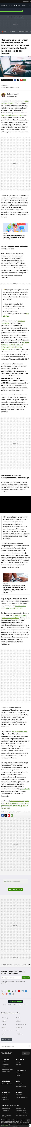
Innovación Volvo (19, 17)
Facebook (15, 80)
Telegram (26, 990)
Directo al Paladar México (7, 1115)
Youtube (19, 990)
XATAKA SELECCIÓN (14, 5)
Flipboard (21, 80)
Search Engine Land (19, 731)
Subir (24, 1053)
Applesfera (5, 1066)
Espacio (4, 1021)
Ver (16, 889)
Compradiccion (6, 1099)
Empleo (4, 1034)
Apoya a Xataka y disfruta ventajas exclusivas (15, 1004)
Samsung (19, 1027)
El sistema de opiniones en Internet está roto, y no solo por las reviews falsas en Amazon (14, 237)
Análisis (18, 1018)
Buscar (28, 1046)
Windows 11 (19, 1034)
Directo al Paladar (7, 1084)
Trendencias (5, 1094)
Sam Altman (12, 31)
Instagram (22, 990)
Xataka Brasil (5, 1110)
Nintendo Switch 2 (23, 31)
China (5, 31)
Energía (4, 1024)
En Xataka (5, 233)
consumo (27, 812)
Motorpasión (19, 1084)
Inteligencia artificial (7, 1031)
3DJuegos (18, 1062)
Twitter (18, 80)
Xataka (4, 1062)
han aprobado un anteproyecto (12, 115)
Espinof (18, 1075)
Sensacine (19, 1073)
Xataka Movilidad (21, 1024)
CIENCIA (24, 5)
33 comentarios (8, 80)
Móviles (18, 1021)
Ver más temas (6, 1039)
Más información (5, 1125)
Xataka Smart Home (7, 1069)
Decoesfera (5, 1097)
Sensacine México (21, 1110)
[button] (12, 94)
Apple (3, 1027)
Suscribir (26, 978)
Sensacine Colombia (21, 1113)
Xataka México (6, 1108)
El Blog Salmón (20, 1094)
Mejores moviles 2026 (20, 964)
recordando (25, 789)
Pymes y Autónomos (21, 1097)
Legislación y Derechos (14, 812)
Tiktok (13, 994)
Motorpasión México (21, 1115)
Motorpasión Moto (21, 1086)
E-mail (24, 80)
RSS (3, 994)
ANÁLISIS (4, 5)
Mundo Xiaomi (6, 1071)
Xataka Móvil (5, 1064)
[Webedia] (27, 1)
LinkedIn (10, 994)
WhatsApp (8, 990)
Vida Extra (18, 1064)
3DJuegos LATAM (20, 1108)
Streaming (5, 1018)
